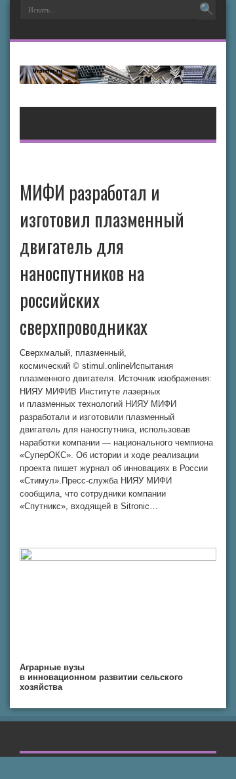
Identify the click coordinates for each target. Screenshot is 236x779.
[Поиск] (206, 10)
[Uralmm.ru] (118, 74)
